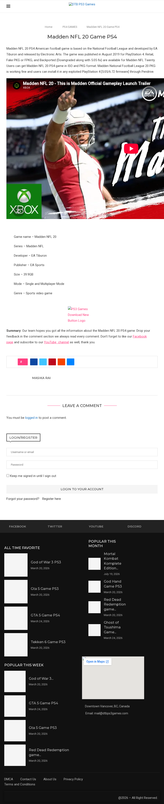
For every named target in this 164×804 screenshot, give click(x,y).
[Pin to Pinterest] (52, 361)
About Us (49, 779)
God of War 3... (41, 679)
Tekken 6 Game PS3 (48, 642)
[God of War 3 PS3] (16, 565)
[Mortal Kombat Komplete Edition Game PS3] (94, 564)
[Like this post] (24, 361)
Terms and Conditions (19, 784)
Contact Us (28, 779)
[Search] (155, 6)
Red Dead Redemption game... (115, 604)
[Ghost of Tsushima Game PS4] (94, 630)
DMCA (8, 779)
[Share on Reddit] (61, 361)
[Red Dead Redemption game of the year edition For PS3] (94, 607)
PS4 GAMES (70, 26)
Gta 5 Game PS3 (45, 589)
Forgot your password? (22, 499)
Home (48, 26)
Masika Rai (41, 378)
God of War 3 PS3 (46, 562)
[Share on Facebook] (34, 361)
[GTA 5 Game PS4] (16, 618)
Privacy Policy (73, 779)
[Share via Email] (70, 361)
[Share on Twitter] (43, 361)
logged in (31, 418)
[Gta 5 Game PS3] (16, 591)
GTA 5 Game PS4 (45, 615)
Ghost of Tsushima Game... (112, 627)
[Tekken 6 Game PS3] (16, 644)
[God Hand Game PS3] (94, 587)
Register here (51, 499)
